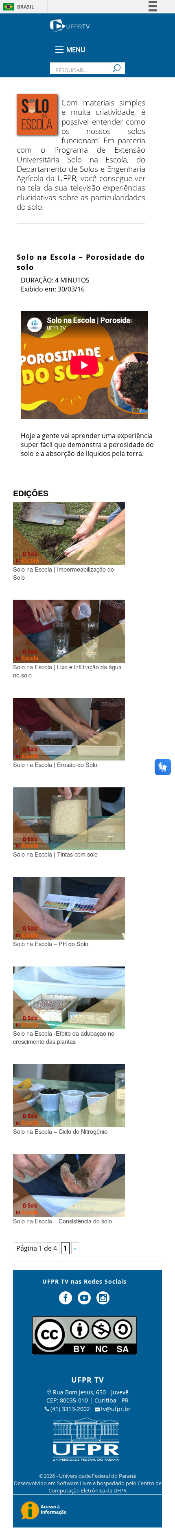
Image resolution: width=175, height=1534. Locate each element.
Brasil (25, 6)
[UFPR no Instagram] (103, 1301)
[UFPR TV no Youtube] (85, 1301)
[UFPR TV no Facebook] (66, 1301)
